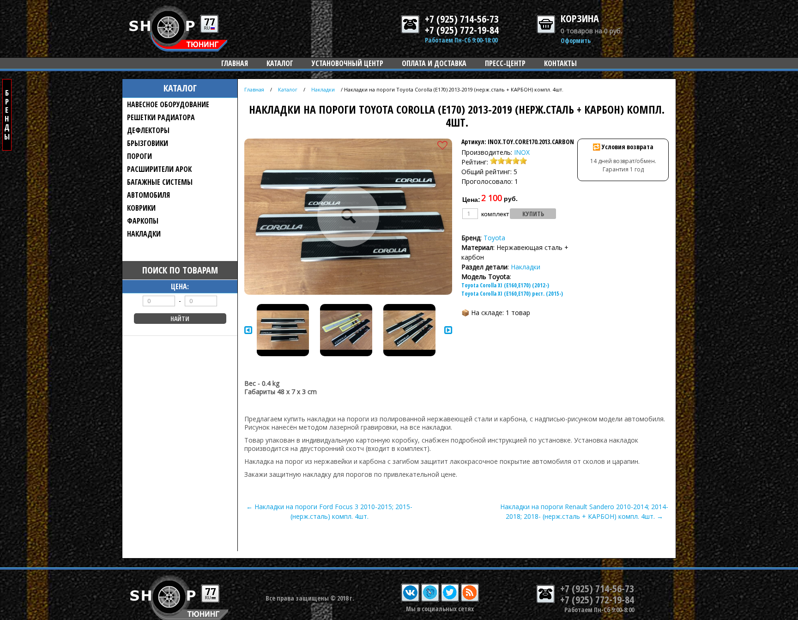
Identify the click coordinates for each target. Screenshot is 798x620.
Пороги (139, 156)
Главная (234, 63)
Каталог (279, 63)
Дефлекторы (148, 130)
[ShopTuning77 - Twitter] (450, 599)
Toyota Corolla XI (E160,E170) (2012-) (505, 285)
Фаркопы (142, 221)
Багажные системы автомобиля (160, 188)
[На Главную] (178, 49)
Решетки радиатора (161, 117)
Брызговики (147, 143)
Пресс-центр (505, 63)
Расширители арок (159, 169)
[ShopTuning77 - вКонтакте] (410, 599)
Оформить (576, 40)
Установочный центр (347, 63)
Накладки (144, 234)
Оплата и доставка (434, 63)
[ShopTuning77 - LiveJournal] (430, 599)
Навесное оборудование (168, 104)
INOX (522, 152)
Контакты (560, 63)
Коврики (141, 208)
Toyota (494, 237)
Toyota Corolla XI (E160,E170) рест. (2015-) (512, 294)
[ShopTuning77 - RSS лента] (469, 599)
